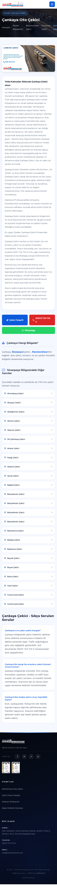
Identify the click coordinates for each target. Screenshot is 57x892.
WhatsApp (30, 330)
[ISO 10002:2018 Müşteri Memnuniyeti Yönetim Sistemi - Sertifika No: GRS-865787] (16, 767)
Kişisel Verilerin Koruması (12, 808)
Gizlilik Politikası (28, 878)
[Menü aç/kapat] (52, 4)
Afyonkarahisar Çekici (32, 27)
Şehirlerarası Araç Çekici (12, 789)
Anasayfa (6, 27)
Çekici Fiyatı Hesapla (11, 795)
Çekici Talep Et (16, 320)
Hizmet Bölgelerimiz (18, 27)
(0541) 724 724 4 (42, 320)
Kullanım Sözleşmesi (10, 802)
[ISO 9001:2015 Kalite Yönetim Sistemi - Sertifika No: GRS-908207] (6, 767)
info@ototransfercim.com (12, 853)
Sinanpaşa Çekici (46, 27)
